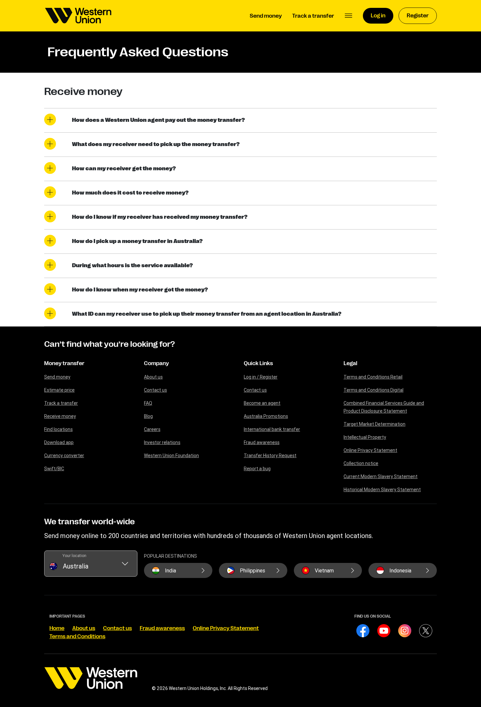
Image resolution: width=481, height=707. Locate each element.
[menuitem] (78, 16)
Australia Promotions (266, 416)
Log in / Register (260, 377)
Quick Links (258, 363)
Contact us (155, 390)
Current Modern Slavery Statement (381, 476)
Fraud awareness (261, 442)
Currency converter (64, 455)
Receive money (60, 416)
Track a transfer (61, 403)
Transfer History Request (270, 455)
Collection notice (361, 463)
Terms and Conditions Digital (373, 390)
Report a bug (257, 469)
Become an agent (262, 403)
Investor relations (162, 442)
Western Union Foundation (171, 455)
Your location (74, 555)
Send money (57, 377)
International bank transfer (272, 429)
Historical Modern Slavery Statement (382, 490)
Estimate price (59, 390)
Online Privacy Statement (370, 450)
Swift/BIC (54, 469)
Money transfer (64, 363)
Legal (350, 363)
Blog (148, 416)
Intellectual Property (365, 437)
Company (156, 363)
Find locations (58, 429)
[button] (348, 16)
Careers (152, 429)
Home (56, 628)
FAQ (148, 403)
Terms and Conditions (77, 637)
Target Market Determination (374, 424)
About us (153, 377)
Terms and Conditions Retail (373, 377)
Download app (59, 442)
